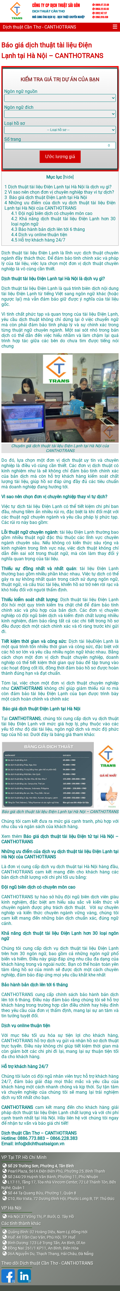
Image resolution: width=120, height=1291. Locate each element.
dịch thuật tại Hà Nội (76, 866)
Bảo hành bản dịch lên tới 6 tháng (48, 229)
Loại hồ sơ (14, 123)
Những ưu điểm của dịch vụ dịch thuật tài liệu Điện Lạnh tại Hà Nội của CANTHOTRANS (60, 205)
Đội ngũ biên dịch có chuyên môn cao (51, 213)
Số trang (12, 139)
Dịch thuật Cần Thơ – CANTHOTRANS (39, 1133)
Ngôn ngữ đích (18, 107)
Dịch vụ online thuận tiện (39, 234)
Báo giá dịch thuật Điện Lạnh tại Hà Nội (45, 197)
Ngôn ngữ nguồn (20, 91)
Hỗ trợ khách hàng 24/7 (38, 240)
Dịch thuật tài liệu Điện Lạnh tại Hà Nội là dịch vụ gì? (58, 186)
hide (68, 177)
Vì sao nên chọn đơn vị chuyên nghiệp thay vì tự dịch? (59, 192)
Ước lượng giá (60, 156)
